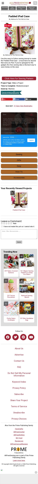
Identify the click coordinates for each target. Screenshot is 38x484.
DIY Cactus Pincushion (11, 296)
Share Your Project (19, 400)
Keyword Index (19, 382)
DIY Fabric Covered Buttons (11, 272)
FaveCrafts (19, 429)
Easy (19, 166)
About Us (19, 348)
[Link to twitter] (15, 337)
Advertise (19, 354)
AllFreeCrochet (19, 432)
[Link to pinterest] (23, 337)
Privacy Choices (19, 419)
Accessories (19, 177)
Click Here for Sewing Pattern (19, 78)
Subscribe (19, 394)
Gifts (19, 160)
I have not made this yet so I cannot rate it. (19, 226)
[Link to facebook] (8, 337)
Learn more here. (19, 460)
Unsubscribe (19, 412)
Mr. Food (19, 438)
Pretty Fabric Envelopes (11, 319)
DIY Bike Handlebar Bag (26, 319)
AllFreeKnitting (19, 435)
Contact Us (19, 361)
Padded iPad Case (19, 210)
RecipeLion (19, 441)
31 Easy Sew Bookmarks (23, 106)
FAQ (19, 367)
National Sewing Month (26, 296)
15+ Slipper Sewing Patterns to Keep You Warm (26, 272)
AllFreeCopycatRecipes (19, 444)
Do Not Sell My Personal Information (19, 374)
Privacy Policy (19, 388)
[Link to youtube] (31, 337)
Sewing (19, 154)
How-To (19, 172)
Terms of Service (19, 406)
